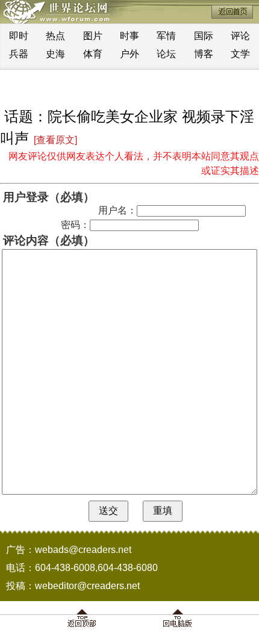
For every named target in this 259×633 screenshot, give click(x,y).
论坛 (166, 54)
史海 (55, 54)
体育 (92, 54)
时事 (129, 36)
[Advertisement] (129, 88)
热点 (55, 36)
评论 (240, 36)
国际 (203, 36)
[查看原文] (55, 140)
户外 (129, 54)
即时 (18, 36)
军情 (166, 36)
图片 (92, 36)
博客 (203, 54)
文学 (240, 54)
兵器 (18, 54)
